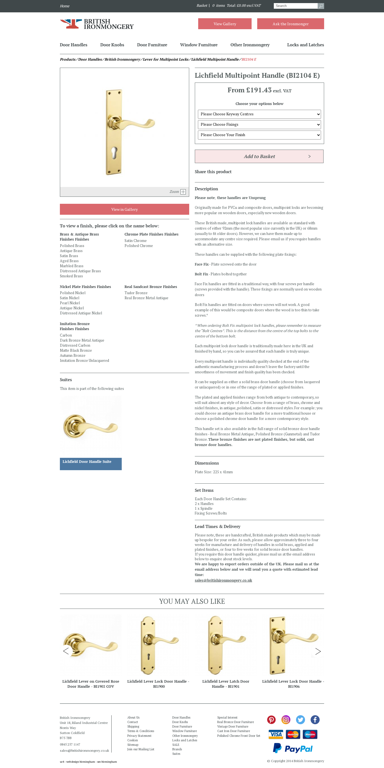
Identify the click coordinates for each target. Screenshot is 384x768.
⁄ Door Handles (88, 59)
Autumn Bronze (72, 355)
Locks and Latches (305, 44)
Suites (176, 754)
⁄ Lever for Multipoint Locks (164, 59)
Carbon (66, 335)
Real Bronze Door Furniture (235, 722)
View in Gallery (124, 209)
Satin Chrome (136, 240)
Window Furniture (199, 44)
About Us (133, 717)
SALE (175, 745)
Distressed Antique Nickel (81, 313)
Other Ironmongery (250, 44)
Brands (177, 749)
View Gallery (225, 23)
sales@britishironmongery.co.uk (223, 580)
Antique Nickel (72, 308)
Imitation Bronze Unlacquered (84, 360)
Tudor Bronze (136, 293)
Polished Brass (72, 245)
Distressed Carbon (75, 345)
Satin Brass (69, 255)
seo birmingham (107, 762)
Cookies (132, 740)
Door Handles (73, 44)
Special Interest (227, 717)
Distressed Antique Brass (80, 271)
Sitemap (132, 745)
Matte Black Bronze (76, 350)
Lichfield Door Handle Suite (87, 461)
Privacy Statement (139, 736)
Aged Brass (69, 261)
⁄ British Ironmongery (121, 59)
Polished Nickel (72, 293)
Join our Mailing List (140, 749)
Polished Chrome (139, 245)
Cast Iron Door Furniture (233, 731)
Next (317, 651)
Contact (132, 722)
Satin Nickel (69, 298)
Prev (66, 651)
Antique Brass (71, 250)
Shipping (133, 726)
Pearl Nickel (70, 303)
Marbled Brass (71, 266)
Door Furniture (152, 44)
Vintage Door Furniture (232, 726)
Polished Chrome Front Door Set (238, 736)
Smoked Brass (71, 276)
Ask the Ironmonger (291, 23)
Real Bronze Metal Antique (146, 298)
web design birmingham (80, 762)
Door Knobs (112, 44)
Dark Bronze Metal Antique (82, 340)
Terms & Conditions (140, 731)
